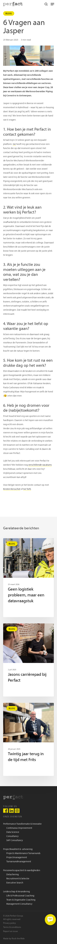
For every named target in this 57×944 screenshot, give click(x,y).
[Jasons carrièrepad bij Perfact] (28, 659)
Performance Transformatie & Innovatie (22, 824)
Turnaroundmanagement (18, 861)
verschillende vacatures (40, 465)
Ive (14, 144)
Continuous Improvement (19, 828)
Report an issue (10, 931)
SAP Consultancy (14, 840)
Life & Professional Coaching (20, 896)
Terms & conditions (12, 927)
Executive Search (14, 883)
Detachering (12, 874)
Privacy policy (9, 923)
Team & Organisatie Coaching (20, 900)
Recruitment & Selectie (17, 879)
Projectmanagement (16, 857)
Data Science (12, 832)
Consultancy (12, 836)
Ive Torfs (27, 489)
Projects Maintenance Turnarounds (23, 853)
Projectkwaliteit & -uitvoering (17, 849)
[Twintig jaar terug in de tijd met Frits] (28, 739)
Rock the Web (18, 939)
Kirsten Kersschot (11, 489)
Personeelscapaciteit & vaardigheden (21, 870)
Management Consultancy (19, 904)
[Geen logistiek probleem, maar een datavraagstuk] (28, 577)
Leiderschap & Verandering (16, 892)
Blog (9, 13)
